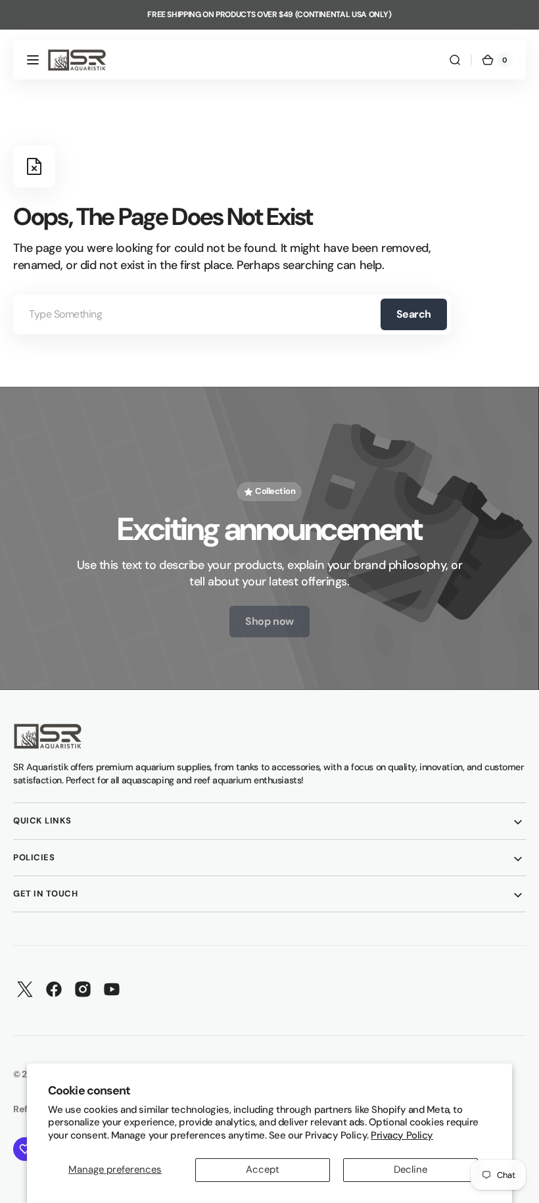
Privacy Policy (402, 1135)
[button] (32, 59)
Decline (410, 1169)
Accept (262, 1169)
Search (413, 314)
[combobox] (232, 314)
